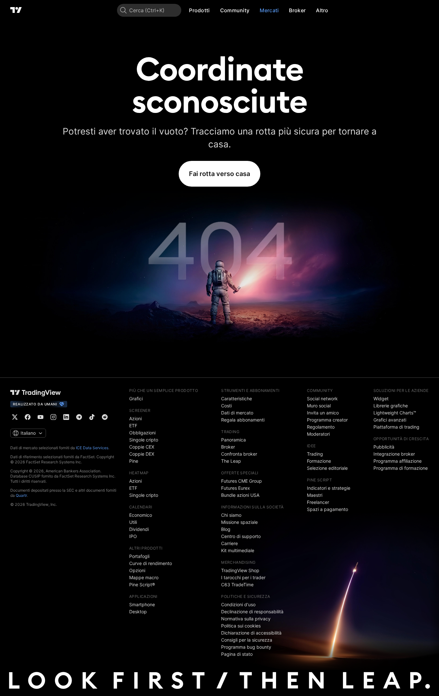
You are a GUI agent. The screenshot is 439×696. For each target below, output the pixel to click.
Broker (297, 10)
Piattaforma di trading (396, 427)
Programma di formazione (400, 468)
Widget (381, 398)
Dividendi (139, 529)
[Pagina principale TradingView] (16, 10)
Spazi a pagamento (327, 509)
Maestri (314, 495)
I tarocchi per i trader (243, 577)
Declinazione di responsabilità (252, 611)
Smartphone (142, 604)
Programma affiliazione (397, 461)
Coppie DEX (141, 454)
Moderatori (318, 434)
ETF (133, 425)
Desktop (138, 611)
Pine (133, 461)
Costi (226, 405)
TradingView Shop (240, 570)
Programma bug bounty (246, 647)
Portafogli (139, 556)
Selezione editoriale (327, 468)
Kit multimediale (237, 550)
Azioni (135, 418)
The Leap (231, 461)
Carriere (229, 543)
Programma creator (327, 419)
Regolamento (321, 427)
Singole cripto (143, 439)
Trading (315, 454)
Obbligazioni (142, 432)
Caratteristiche (236, 398)
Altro (322, 10)
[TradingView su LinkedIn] (66, 417)
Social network (322, 398)
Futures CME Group (241, 481)
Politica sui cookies (241, 625)
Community (235, 10)
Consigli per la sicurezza (246, 640)
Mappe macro (143, 577)
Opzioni (137, 570)
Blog (225, 529)
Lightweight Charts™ (394, 412)
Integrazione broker (394, 454)
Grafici (136, 398)
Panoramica (233, 439)
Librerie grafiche (390, 405)
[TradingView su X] (14, 417)
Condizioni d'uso (238, 604)
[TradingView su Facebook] (27, 417)
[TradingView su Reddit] (104, 417)
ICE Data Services (92, 447)
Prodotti (199, 10)
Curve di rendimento (150, 563)
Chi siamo (231, 515)
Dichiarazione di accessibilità (251, 633)
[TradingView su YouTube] (40, 417)
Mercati (269, 10)
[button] (215, 10)
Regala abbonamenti (242, 419)
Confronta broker (239, 454)
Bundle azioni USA (240, 495)
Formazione (319, 461)
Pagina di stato (237, 654)
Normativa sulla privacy (246, 618)
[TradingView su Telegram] (79, 417)
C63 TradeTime (237, 584)
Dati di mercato (237, 412)
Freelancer (318, 502)
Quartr (21, 495)
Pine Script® (142, 584)
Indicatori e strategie (328, 488)
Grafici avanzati (389, 419)
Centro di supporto (241, 536)
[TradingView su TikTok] (91, 417)
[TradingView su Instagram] (53, 417)
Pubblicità (383, 447)
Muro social (319, 405)
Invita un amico (323, 412)
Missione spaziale (239, 522)
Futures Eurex (235, 488)
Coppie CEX (141, 447)
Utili (133, 522)
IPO (133, 536)
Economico (140, 515)
